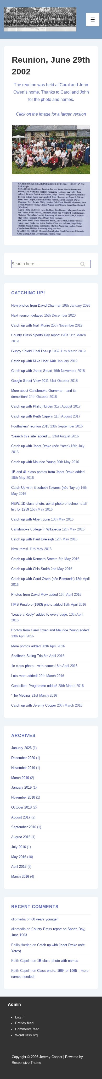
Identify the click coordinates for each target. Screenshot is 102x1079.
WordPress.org (26, 1035)
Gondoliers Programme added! (34, 686)
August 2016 (20, 837)
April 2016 (18, 867)
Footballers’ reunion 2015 (30, 426)
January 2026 (21, 748)
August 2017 (20, 817)
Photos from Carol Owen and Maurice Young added (50, 630)
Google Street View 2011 (30, 381)
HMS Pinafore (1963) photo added (37, 604)
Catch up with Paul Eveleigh (32, 539)
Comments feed (27, 1029)
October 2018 (21, 807)
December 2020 (23, 758)
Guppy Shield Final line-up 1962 (35, 351)
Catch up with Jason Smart (31, 371)
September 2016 (23, 827)
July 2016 (18, 847)
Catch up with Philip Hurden (32, 406)
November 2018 (23, 797)
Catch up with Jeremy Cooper (33, 705)
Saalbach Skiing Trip (27, 656)
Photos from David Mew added (34, 595)
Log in (19, 1017)
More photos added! (26, 646)
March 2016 (20, 877)
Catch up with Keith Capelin (32, 416)
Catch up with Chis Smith (30, 569)
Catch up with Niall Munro (30, 325)
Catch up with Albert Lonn (30, 519)
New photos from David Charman (36, 305)
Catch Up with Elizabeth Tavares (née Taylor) (45, 488)
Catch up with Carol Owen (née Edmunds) (43, 579)
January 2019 (21, 787)
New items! (19, 549)
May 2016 (18, 857)
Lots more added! (24, 676)
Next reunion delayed (27, 315)
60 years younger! (45, 919)
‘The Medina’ (21, 695)
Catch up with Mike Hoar (29, 361)
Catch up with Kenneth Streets (34, 559)
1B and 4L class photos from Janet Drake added (47, 472)
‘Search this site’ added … (31, 436)
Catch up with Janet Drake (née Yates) (40, 446)
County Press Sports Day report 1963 (39, 335)
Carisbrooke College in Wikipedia (36, 529)
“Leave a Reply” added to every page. (39, 614)
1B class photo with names (57, 961)
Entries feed (24, 1023)
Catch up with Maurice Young (33, 462)
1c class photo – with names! (33, 666)
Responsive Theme (26, 1063)
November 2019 (23, 768)
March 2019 (20, 778)
